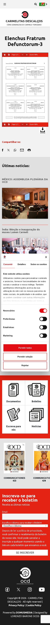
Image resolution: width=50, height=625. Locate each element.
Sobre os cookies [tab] (39, 264)
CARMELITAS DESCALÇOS (24, 21)
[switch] (43, 319)
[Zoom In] (27, 54)
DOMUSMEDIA (24, 612)
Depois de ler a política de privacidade (22, 530)
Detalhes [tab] (22, 264)
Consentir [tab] (8, 264)
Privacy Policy (16, 605)
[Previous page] (5, 54)
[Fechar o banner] (46, 257)
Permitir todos (25, 348)
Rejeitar (25, 365)
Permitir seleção (25, 356)
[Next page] (9, 54)
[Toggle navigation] (4, 4)
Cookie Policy (33, 605)
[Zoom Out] (23, 54)
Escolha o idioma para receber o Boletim (22, 522)
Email (4, 512)
